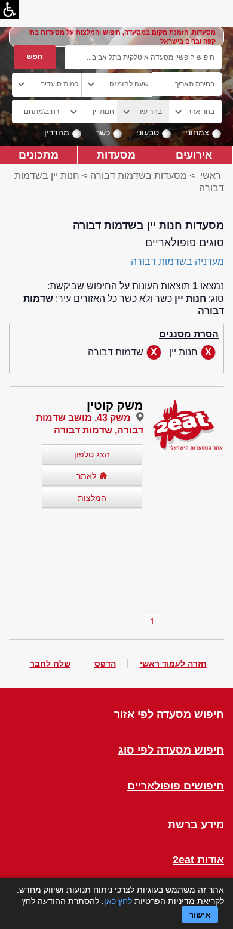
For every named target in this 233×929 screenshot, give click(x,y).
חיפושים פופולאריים (175, 786)
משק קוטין (115, 405)
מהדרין (56, 132)
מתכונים (39, 154)
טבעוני (147, 132)
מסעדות (116, 154)
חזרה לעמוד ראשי (173, 663)
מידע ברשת (196, 825)
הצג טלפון (92, 454)
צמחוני (197, 132)
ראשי (210, 176)
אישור (200, 914)
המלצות (92, 498)
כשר (103, 132)
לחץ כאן (118, 901)
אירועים (194, 154)
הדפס (105, 663)
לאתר (86, 476)
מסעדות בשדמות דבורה (138, 176)
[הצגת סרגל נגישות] (9, 9)
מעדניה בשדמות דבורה (177, 261)
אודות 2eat (198, 860)
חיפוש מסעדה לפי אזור (169, 714)
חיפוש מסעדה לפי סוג (171, 750)
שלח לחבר (50, 663)
